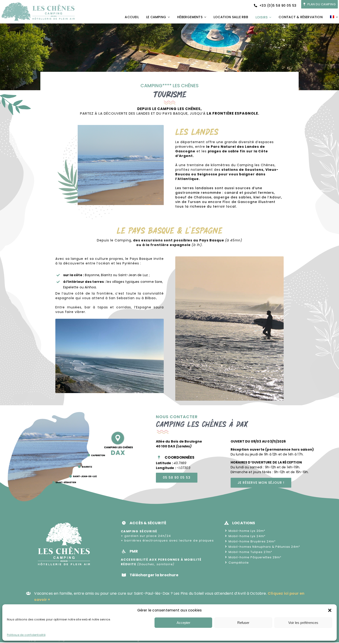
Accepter (183, 623)
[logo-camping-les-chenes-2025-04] (38, 2)
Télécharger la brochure (154, 575)
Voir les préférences (303, 623)
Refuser (243, 623)
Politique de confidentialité (26, 635)
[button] (329, 610)
